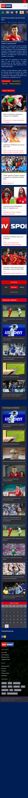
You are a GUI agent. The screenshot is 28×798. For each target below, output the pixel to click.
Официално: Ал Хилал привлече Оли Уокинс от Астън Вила (13, 596)
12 (14, 616)
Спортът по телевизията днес (11, 376)
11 (10, 616)
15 (25, 616)
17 (6, 619)
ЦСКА (9, 683)
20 (17, 619)
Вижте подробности (8, 183)
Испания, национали (15, 83)
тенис (23, 686)
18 (10, 619)
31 (6, 626)
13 (17, 616)
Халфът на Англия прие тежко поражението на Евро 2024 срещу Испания (12, 244)
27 (17, 622)
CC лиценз (11, 700)
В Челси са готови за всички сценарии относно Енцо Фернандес (13, 577)
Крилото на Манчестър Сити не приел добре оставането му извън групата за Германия (13, 152)
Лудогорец (17, 683)
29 (25, 622)
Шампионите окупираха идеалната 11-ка (14, 273)
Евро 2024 (22, 22)
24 (6, 622)
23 (3, 622)
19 (14, 619)
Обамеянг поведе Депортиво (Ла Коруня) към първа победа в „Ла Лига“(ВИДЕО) (12, 519)
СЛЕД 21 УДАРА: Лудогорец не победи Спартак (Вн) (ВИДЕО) (13, 358)
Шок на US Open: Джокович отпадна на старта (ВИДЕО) (13, 339)
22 (25, 619)
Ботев (3, 693)
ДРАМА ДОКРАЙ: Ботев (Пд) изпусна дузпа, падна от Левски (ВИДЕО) (13, 395)
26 (14, 622)
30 (3, 626)
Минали (22, 287)
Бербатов (16, 686)
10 (6, 616)
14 (21, 616)
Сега (6, 287)
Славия (4, 686)
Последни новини (11, 408)
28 (21, 622)
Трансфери (18, 690)
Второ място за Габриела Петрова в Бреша (12, 558)
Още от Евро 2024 (8, 90)
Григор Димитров (12, 693)
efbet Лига (5, 690)
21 (21, 619)
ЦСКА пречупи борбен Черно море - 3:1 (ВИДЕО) (13, 319)
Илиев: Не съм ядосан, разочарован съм (14, 461)
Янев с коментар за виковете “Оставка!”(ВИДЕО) (11, 479)
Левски (4, 683)
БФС (11, 690)
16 (3, 619)
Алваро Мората (16, 81)
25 (10, 622)
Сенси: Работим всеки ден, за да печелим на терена (11, 499)
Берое (10, 686)
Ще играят (14, 287)
